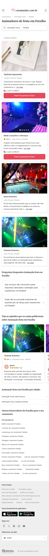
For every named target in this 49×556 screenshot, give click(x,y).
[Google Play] (27, 516)
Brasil (9, 538)
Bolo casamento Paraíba (11, 465)
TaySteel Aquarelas (13, 74)
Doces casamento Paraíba (32, 465)
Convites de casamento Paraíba (13, 428)
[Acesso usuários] (46, 10)
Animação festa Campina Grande (15, 402)
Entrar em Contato (8, 489)
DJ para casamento (30, 473)
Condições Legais (24, 489)
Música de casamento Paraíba (13, 445)
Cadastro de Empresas (10, 499)
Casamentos (7, 17)
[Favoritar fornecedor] (44, 44)
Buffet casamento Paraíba (11, 424)
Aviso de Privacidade (9, 492)
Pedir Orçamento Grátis (24, 95)
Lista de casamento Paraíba (34, 457)
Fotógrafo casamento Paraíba (12, 436)
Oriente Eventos (11, 250)
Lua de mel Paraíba (28, 461)
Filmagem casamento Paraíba (12, 440)
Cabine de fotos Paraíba (10, 473)
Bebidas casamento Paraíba (12, 469)
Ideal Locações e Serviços (16, 135)
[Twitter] (9, 526)
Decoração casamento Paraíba (13, 453)
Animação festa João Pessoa (13, 396)
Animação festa (20, 17)
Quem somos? (27, 499)
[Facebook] (4, 526)
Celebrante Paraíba (32, 469)
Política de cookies (27, 492)
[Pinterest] (14, 526)
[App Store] (10, 516)
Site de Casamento (32, 502)
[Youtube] (24, 526)
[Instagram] (19, 526)
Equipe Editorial (7, 502)
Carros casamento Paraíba (11, 449)
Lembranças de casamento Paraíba (14, 432)
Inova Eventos (10, 196)
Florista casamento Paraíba (11, 457)
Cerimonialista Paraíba (10, 461)
